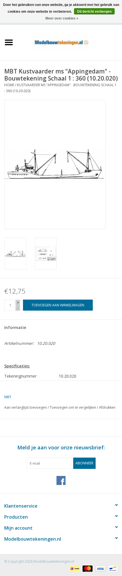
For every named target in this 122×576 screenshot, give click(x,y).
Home (9, 85)
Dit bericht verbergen (94, 12)
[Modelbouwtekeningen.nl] (70, 42)
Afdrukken (107, 407)
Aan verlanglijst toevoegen (25, 407)
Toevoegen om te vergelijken (73, 407)
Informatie (15, 327)
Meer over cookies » (61, 18)
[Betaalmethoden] (74, 568)
